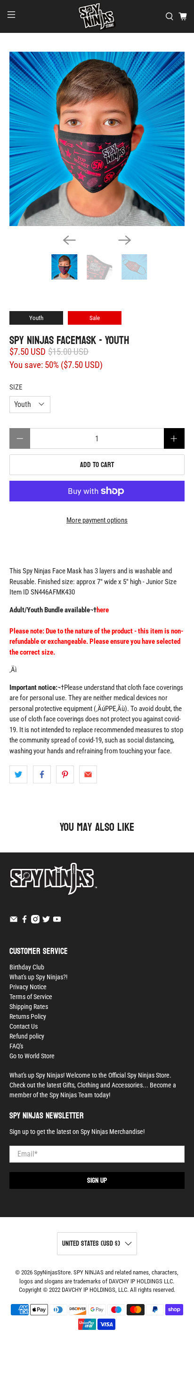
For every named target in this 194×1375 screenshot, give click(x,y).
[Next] (125, 240)
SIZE (15, 387)
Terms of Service (30, 996)
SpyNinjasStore (52, 1272)
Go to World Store (32, 1056)
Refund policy (26, 1036)
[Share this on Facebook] (42, 774)
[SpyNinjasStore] (97, 16)
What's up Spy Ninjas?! (38, 977)
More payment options (97, 520)
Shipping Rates (28, 1006)
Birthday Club (26, 967)
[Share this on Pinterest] (65, 774)
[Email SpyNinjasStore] (13, 921)
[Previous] (69, 240)
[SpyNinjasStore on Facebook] (24, 921)
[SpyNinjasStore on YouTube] (57, 921)
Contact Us (23, 1026)
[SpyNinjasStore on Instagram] (35, 921)
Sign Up (97, 1180)
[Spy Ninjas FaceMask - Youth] (96, 139)
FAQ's (16, 1046)
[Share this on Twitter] (18, 774)
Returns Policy (27, 1016)
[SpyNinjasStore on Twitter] (46, 921)
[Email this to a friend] (88, 774)
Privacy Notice (28, 987)
